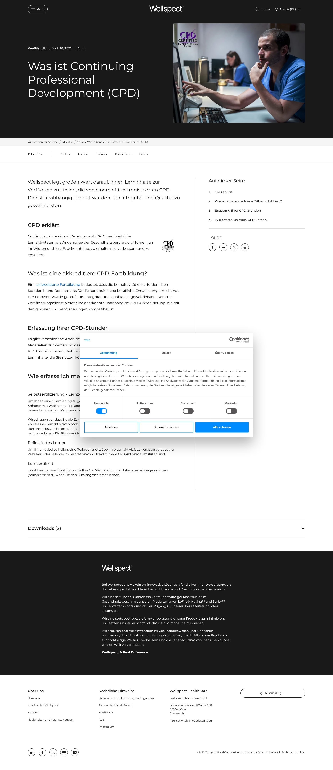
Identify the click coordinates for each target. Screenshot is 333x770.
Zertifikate (106, 712)
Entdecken (123, 154)
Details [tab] (166, 352)
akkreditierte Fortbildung (58, 284)
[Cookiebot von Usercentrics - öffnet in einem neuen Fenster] (232, 340)
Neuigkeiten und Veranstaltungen (50, 719)
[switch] (144, 411)
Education (35, 155)
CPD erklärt (224, 192)
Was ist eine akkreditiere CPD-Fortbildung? (248, 201)
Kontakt (33, 712)
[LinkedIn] (223, 247)
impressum (106, 726)
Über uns (34, 698)
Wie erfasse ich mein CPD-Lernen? (241, 220)
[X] (234, 247)
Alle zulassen (222, 427)
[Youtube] (64, 752)
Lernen (83, 154)
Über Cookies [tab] (224, 352)
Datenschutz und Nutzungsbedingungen (126, 698)
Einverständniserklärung (115, 705)
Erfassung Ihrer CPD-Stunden (238, 210)
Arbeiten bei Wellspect (43, 705)
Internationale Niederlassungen (191, 720)
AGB (102, 719)
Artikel (65, 154)
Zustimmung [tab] (108, 352)
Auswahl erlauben (166, 427)
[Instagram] (75, 752)
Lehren (101, 154)
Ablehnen (111, 427)
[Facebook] (212, 247)
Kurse (143, 154)
